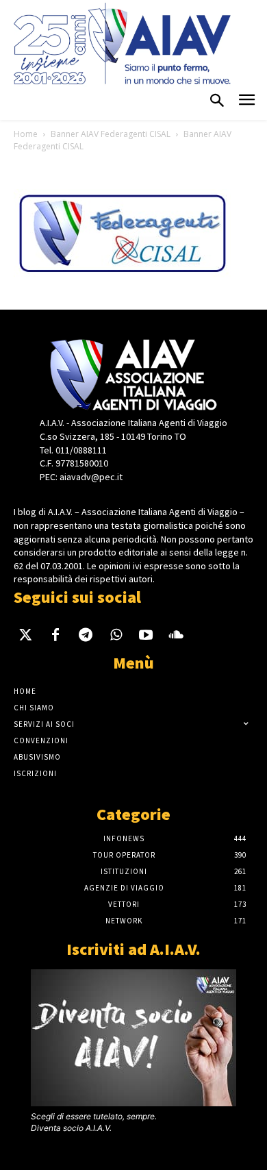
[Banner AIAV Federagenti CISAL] (122, 276)
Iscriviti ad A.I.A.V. (133, 949)
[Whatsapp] (115, 637)
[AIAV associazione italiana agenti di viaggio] (122, 43)
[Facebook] (55, 637)
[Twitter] (25, 637)
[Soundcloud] (176, 637)
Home (26, 134)
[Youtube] (145, 637)
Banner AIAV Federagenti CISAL (110, 134)
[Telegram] (85, 637)
